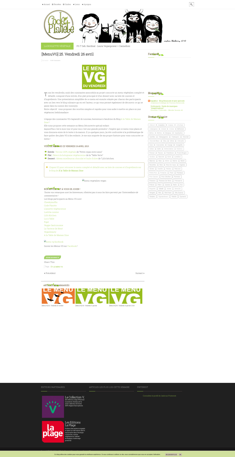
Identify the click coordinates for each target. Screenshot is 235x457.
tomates (152, 196)
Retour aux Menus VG (52, 257)
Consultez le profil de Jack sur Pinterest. (159, 396)
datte (159, 149)
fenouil (152, 153)
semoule (178, 188)
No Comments (56, 60)
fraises (160, 153)
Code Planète (50, 205)
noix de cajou (171, 165)
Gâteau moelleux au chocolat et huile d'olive (77, 158)
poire (171, 173)
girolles (152, 157)
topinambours (163, 196)
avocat (163, 129)
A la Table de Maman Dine (56, 235)
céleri (151, 149)
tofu (159, 192)
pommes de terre (165, 181)
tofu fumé (167, 192)
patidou (168, 169)
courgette (179, 145)
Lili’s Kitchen (50, 215)
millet (167, 161)
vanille (173, 196)
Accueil (47, 4)
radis (175, 185)
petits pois (153, 173)
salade (161, 188)
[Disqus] (94, 340)
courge (169, 145)
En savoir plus (171, 454)
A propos (87, 4)
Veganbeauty (50, 232)
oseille (160, 169)
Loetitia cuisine (51, 212)
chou (164, 141)
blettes (159, 133)
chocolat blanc (154, 141)
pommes (152, 181)
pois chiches (166, 176)
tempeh (152, 192)
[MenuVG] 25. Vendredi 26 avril (68, 54)
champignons (163, 137)
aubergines (153, 129)
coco (151, 145)
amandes (161, 125)
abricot (152, 125)
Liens (77, 4)
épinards (183, 196)
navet (183, 161)
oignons (182, 165)
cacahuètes (179, 133)
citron (172, 141)
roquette (152, 188)
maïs (160, 161)
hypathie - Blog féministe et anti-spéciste (168, 101)
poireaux (180, 173)
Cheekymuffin (51, 202)
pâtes (160, 185)
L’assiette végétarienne (55, 208)
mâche (175, 161)
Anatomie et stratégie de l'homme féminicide (167, 103)
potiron (151, 185)
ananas (170, 125)
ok (180, 454)
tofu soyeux (179, 192)
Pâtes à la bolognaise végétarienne (69, 155)
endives (179, 149)
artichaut (180, 125)
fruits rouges (182, 153)
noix (161, 165)
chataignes (175, 137)
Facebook (72, 246)
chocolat (186, 137)
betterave (180, 129)
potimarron (178, 181)
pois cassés (153, 176)
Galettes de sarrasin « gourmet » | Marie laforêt (100, 46)
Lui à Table (49, 218)
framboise (170, 153)
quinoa (167, 185)
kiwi (169, 157)
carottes (152, 137)
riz (181, 185)
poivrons (177, 176)
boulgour (168, 133)
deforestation (168, 149)
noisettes (152, 165)
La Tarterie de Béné (53, 228)
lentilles (177, 157)
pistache (163, 173)
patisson (178, 169)
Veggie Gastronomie (53, 225)
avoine (171, 129)
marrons (152, 161)
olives (151, 169)
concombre (160, 145)
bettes (151, 133)
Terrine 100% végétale (65, 152)
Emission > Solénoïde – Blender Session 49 (167, 110)
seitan (169, 188)
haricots (161, 157)
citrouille (180, 141)
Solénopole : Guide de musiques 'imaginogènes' (164, 107)
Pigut (46, 222)
